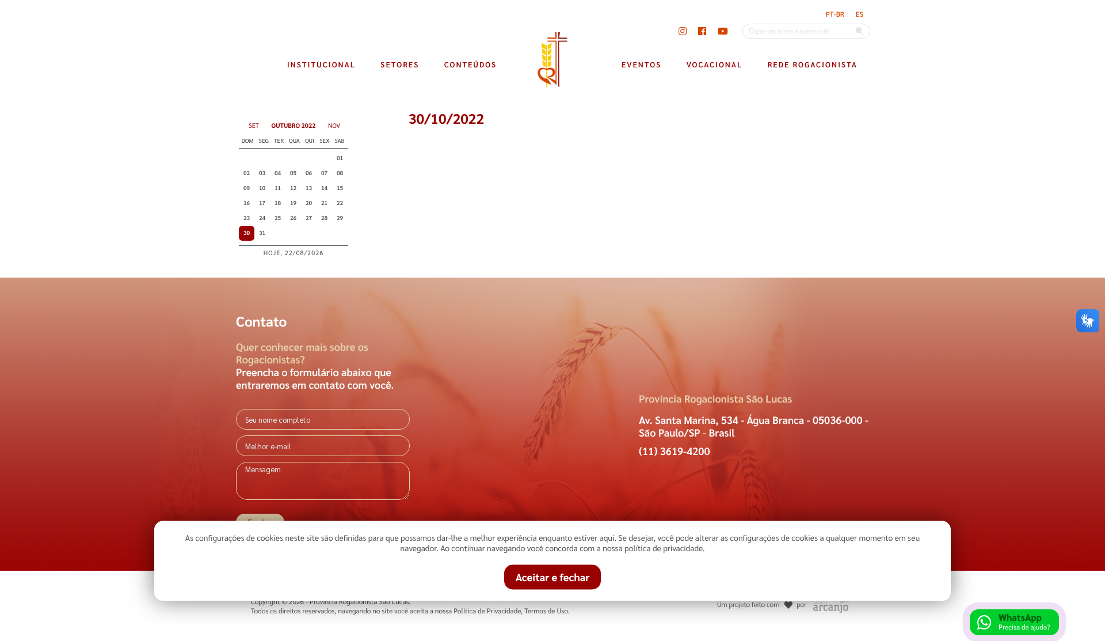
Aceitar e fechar (553, 577)
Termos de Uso (546, 610)
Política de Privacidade (487, 610)
